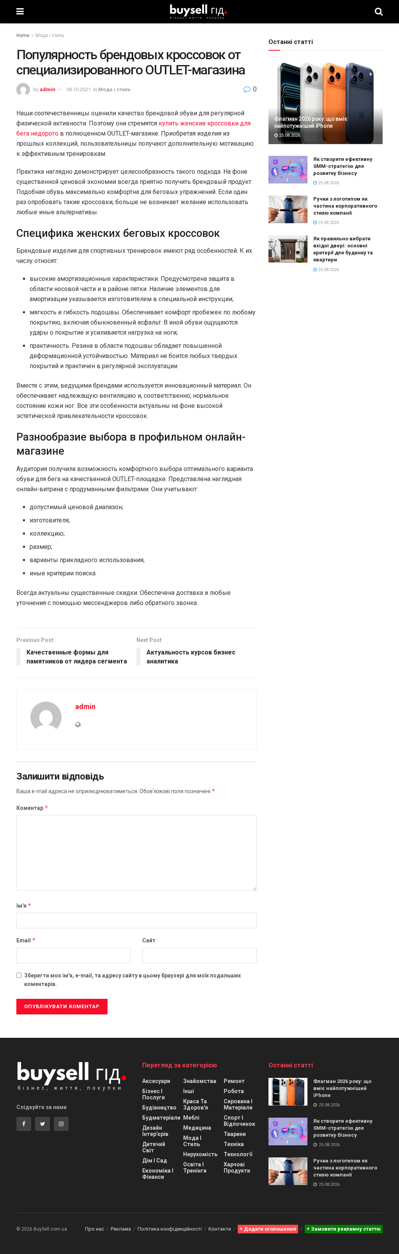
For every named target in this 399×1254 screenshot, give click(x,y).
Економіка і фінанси (157, 1174)
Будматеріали (161, 1118)
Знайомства (199, 1081)
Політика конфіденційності (170, 1229)
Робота (234, 1091)
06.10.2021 (79, 89)
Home (22, 35)
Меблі (191, 1118)
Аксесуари (156, 1081)
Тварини (235, 1134)
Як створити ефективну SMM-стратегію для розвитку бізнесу (343, 166)
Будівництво (159, 1107)
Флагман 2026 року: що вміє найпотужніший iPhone (342, 1088)
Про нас (94, 1229)
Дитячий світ (153, 1147)
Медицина (197, 1128)
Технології (238, 1154)
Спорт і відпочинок (239, 1121)
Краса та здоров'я (195, 1104)
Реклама (121, 1229)
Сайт (148, 940)
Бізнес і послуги (153, 1094)
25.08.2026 (289, 135)
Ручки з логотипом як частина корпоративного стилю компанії (345, 206)
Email (26, 940)
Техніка (234, 1144)
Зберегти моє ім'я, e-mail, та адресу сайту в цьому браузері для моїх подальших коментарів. (132, 979)
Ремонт (234, 1081)
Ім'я (24, 905)
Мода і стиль (49, 35)
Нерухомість (200, 1154)
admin (47, 89)
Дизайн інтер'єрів (155, 1131)
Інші (188, 1091)
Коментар (32, 807)
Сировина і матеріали (238, 1104)
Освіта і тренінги (195, 1167)
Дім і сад (154, 1160)
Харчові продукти (237, 1167)
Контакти (219, 1229)
